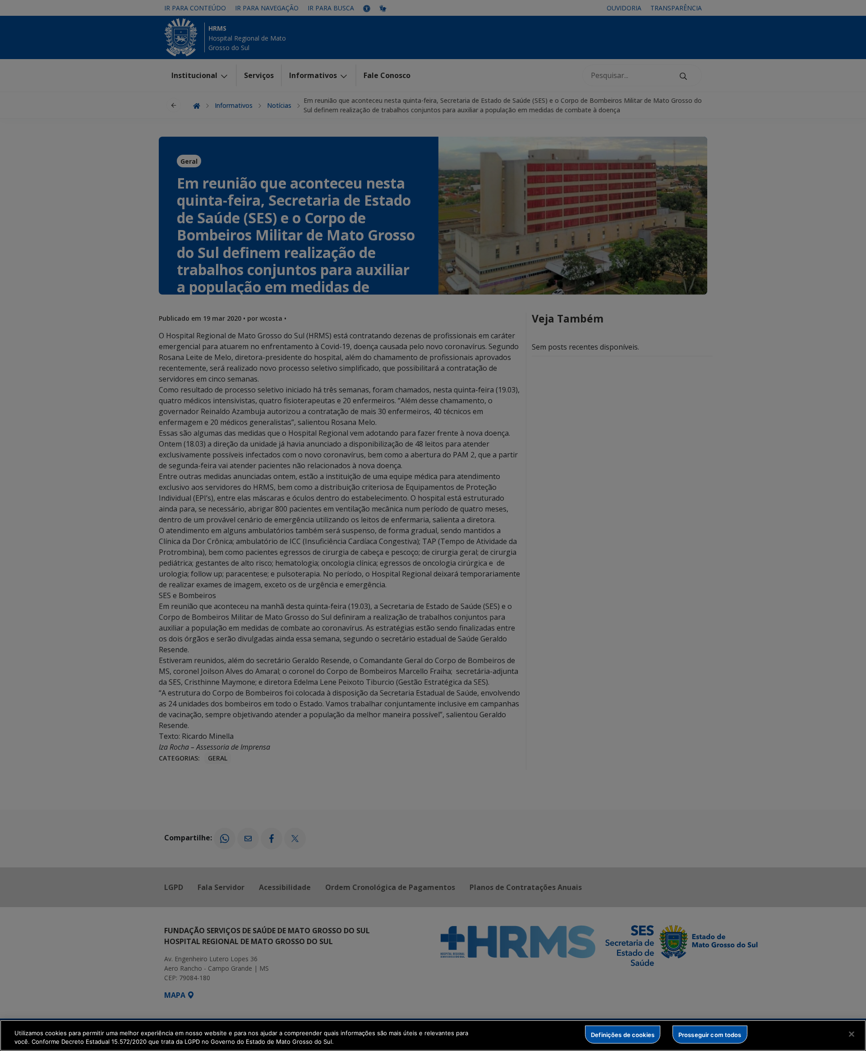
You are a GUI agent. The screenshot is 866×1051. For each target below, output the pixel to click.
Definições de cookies (622, 1034)
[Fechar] (851, 1034)
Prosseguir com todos (710, 1034)
